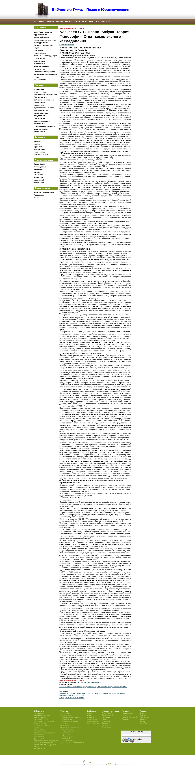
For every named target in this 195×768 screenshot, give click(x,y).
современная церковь (44, 126)
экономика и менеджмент (46, 74)
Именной (126, 715)
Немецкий (38, 169)
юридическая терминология (95, 687)
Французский (40, 167)
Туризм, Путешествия (44, 192)
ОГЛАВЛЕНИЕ (66, 44)
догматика (39, 105)
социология (39, 61)
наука (36, 48)
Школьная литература (44, 72)
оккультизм (39, 116)
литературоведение (43, 45)
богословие (39, 102)
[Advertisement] (46, 243)
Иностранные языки (44, 160)
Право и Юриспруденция (107, 10)
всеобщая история (43, 32)
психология (39, 58)
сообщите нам (131, 764)
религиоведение (42, 121)
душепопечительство (44, 108)
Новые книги (80, 21)
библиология (40, 97)
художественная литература (46, 741)
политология (40, 53)
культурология (41, 42)
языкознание (40, 79)
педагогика (39, 50)
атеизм (37, 141)
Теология (39, 85)
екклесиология (41, 110)
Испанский (39, 180)
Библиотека (40, 28)
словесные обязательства (70, 687)
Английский (39, 164)
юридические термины (117, 687)
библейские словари (44, 100)
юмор (36, 77)
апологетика (40, 92)
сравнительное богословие (72, 743)
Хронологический (129, 717)
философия (39, 64)
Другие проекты (42, 188)
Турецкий (38, 177)
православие (40, 152)
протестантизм (41, 154)
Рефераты (39, 195)
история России (41, 37)
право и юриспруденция (45, 56)
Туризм (143, 715)
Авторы (68, 21)
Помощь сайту (102, 21)
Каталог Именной (55, 21)
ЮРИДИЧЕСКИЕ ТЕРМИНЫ (71, 698)
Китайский (39, 183)
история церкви (41, 113)
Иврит (37, 172)
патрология (39, 118)
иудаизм (38, 146)
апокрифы (39, 89)
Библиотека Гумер (67, 10)
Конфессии (40, 137)
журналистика (40, 34)
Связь (90, 21)
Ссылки (143, 719)
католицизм (39, 149)
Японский (38, 175)
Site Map (143, 723)
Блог (36, 198)
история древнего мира (45, 40)
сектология (39, 124)
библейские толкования (45, 94)
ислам (37, 144)
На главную (39, 21)
